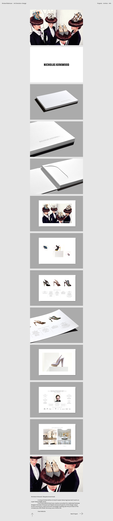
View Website (41, 511)
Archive (105, 3)
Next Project (74, 514)
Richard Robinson (7, 3)
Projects (99, 3)
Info (110, 3)
